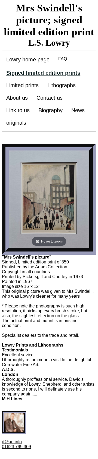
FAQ (62, 58)
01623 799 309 (16, 446)
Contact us (49, 98)
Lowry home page (28, 59)
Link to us (18, 110)
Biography (50, 110)
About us (17, 98)
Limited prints (22, 85)
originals (16, 123)
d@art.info (12, 441)
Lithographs (61, 85)
